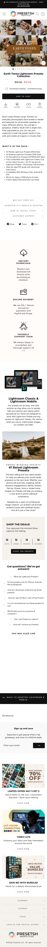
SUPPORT (23, 908)
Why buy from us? (23, 200)
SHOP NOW (23, 803)
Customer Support (23, 216)
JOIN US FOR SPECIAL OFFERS (23, 924)
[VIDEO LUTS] (23, 822)
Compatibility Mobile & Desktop (23, 205)
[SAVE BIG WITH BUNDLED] (23, 867)
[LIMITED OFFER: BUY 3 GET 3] (23, 776)
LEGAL (23, 916)
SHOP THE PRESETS (23, 551)
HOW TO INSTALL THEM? (23, 211)
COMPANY (23, 900)
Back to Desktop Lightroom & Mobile (25, 698)
